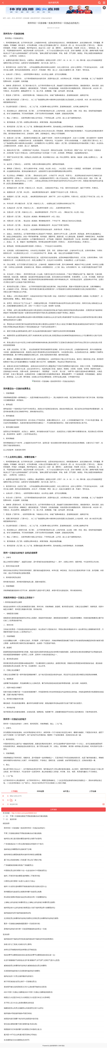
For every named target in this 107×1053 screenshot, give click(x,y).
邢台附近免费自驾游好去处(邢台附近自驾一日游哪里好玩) (25, 897)
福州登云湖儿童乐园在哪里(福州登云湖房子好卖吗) (23, 838)
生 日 (5, 804)
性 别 (5, 800)
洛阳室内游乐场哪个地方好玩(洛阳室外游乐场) (21, 1018)
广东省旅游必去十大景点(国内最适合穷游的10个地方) (24, 844)
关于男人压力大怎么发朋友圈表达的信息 (19, 1002)
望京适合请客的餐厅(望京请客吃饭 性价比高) (20, 1024)
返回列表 (13, 819)
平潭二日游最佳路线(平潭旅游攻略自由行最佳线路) (29, 816)
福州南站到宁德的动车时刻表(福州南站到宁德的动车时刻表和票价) (28, 939)
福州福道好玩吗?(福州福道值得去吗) (17, 913)
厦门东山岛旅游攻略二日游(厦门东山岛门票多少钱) (23, 860)
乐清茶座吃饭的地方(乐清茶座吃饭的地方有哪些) (22, 971)
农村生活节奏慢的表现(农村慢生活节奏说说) (20, 949)
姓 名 (5, 796)
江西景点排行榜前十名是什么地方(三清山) (19, 881)
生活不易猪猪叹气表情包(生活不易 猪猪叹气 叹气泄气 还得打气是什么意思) (32, 960)
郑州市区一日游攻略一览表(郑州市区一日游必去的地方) (24, 828)
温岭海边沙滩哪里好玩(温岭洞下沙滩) (18, 849)
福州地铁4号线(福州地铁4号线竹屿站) (18, 1013)
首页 (4, 18)
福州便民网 (53, 2)
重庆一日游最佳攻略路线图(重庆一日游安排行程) (22, 923)
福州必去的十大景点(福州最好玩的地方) (18, 976)
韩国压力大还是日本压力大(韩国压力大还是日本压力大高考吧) (27, 997)
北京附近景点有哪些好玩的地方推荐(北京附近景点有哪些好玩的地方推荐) (31, 918)
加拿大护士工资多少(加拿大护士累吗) (18, 944)
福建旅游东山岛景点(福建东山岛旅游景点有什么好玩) (23, 1008)
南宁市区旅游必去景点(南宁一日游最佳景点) (20, 981)
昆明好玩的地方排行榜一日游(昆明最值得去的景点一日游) (25, 929)
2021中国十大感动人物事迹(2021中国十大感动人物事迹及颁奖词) (28, 992)
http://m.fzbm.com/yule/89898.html (24, 813)
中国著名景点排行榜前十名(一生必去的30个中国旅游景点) (25, 870)
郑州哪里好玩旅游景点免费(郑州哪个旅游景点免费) (23, 891)
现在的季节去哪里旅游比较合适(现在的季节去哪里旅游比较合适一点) (29, 955)
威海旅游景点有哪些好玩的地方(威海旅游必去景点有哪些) (25, 965)
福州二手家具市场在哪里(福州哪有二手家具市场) (22, 875)
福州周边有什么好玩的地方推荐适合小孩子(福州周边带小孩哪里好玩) (29, 907)
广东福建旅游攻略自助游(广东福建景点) (18, 865)
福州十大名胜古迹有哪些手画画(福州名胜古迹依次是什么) (25, 886)
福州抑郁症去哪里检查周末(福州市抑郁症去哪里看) (23, 854)
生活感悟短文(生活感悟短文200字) (16, 1040)
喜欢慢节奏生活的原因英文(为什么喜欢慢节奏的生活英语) (25, 987)
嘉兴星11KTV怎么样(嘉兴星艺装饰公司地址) (20, 1034)
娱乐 (8, 18)
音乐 (13, 18)
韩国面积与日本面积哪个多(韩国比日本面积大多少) (23, 1029)
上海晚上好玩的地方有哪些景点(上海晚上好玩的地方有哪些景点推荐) (29, 902)
